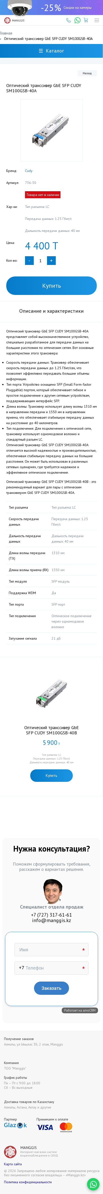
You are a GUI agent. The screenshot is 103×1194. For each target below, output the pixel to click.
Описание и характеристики (51, 311)
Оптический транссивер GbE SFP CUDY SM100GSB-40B (51, 730)
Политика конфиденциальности (28, 1182)
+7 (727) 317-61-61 (51, 915)
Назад (87, 73)
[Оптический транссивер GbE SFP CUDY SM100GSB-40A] (51, 130)
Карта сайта (13, 1164)
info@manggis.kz (51, 920)
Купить (51, 285)
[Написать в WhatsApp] (93, 1184)
